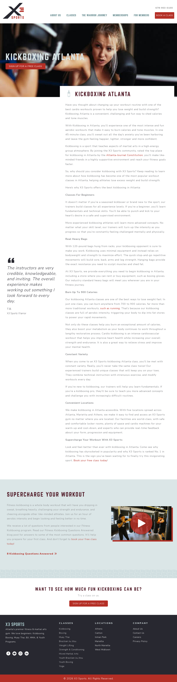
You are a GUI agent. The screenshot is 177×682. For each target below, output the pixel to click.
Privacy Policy (140, 641)
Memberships (120, 15)
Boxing (62, 633)
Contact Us (138, 633)
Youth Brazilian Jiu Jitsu (71, 658)
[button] (25, 66)
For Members (141, 15)
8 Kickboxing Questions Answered (30, 553)
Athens (98, 628)
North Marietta (102, 645)
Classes (71, 15)
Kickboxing (64, 628)
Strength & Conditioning (71, 649)
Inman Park (100, 637)
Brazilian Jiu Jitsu (67, 641)
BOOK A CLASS (164, 15)
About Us (55, 15)
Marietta (99, 641)
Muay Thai (64, 637)
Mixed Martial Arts (68, 653)
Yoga (61, 666)
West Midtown (102, 649)
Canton (98, 633)
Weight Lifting (66, 645)
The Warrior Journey (94, 15)
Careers (137, 637)
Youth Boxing (66, 662)
